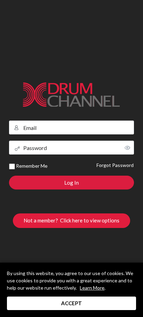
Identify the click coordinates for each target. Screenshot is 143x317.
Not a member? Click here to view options (71, 220)
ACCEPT (71, 303)
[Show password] (127, 148)
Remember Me (31, 166)
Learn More (92, 288)
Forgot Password (115, 165)
